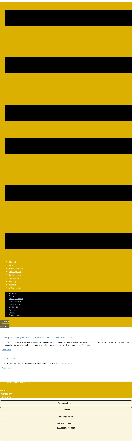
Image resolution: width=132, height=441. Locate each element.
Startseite (13, 262)
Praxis (11, 265)
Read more (86, 345)
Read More (6, 350)
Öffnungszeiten (15, 288)
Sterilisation (14, 278)
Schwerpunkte (15, 272)
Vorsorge (13, 281)
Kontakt (12, 285)
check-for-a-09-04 (9, 358)
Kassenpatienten (16, 268)
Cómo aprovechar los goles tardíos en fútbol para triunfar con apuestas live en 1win (37, 337)
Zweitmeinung (15, 275)
